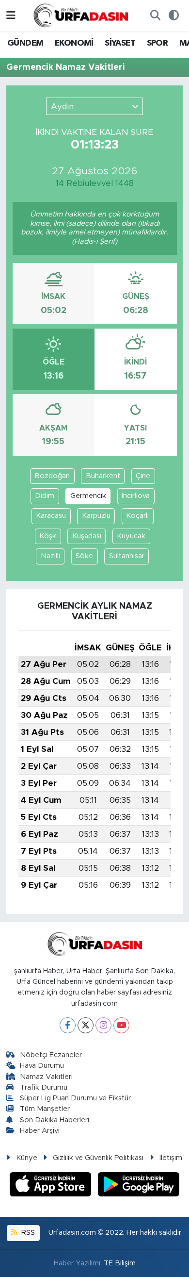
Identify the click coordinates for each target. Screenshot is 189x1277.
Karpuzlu (96, 515)
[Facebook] (68, 1025)
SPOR (157, 43)
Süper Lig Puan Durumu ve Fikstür (75, 1098)
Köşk (47, 536)
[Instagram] (103, 1025)
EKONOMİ (74, 43)
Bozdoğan (52, 476)
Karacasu (51, 515)
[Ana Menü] (11, 15)
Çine (143, 476)
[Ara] (155, 15)
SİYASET (120, 43)
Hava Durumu (42, 1065)
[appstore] (52, 1185)
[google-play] (139, 1185)
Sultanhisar (126, 556)
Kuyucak (131, 536)
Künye (26, 1157)
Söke (84, 556)
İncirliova (136, 495)
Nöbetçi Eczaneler (51, 1055)
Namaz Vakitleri (46, 1076)
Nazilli (50, 556)
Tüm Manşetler (45, 1108)
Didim (44, 495)
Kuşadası (86, 536)
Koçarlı (137, 515)
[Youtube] (121, 1025)
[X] (86, 1025)
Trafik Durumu (43, 1087)
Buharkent (103, 476)
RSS (27, 1232)
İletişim (170, 1157)
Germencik (88, 495)
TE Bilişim (120, 1263)
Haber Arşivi (40, 1130)
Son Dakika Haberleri (54, 1120)
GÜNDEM (25, 43)
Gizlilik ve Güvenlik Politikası (98, 1157)
